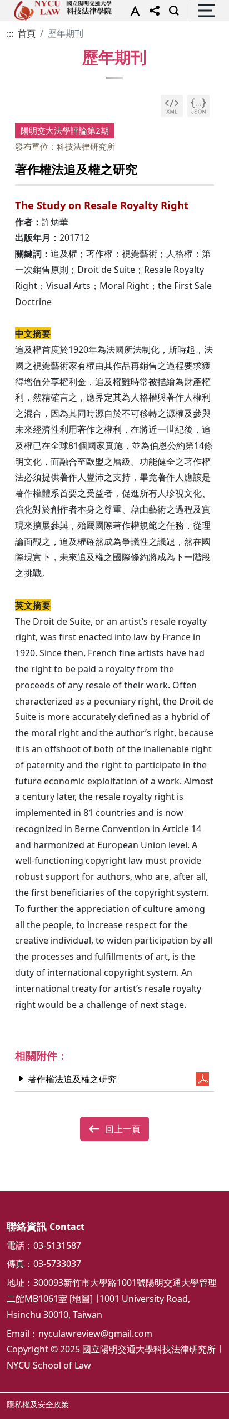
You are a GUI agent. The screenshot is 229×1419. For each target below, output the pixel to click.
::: (10, 33)
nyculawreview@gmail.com (95, 1333)
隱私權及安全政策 (38, 1404)
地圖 (81, 1299)
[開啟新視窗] (172, 106)
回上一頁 (123, 1129)
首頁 (27, 33)
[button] (132, 10)
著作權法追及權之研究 (72, 1079)
